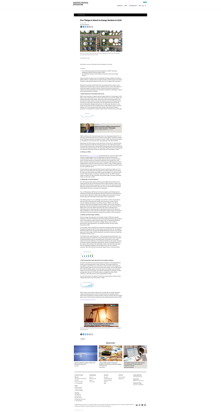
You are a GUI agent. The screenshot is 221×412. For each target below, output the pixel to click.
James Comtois (102, 367)
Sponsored (82, 338)
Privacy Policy (99, 406)
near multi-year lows (93, 155)
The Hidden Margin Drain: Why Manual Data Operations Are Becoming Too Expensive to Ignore (134, 364)
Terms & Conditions (121, 404)
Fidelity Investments (103, 129)
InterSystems (131, 367)
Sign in (145, 2)
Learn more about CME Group (88, 299)
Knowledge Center (133, 5)
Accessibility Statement (90, 406)
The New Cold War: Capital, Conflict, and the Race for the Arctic (84, 363)
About (140, 5)
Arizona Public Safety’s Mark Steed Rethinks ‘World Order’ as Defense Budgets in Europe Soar (110, 364)
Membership (120, 5)
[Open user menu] (145, 5)
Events (125, 5)
